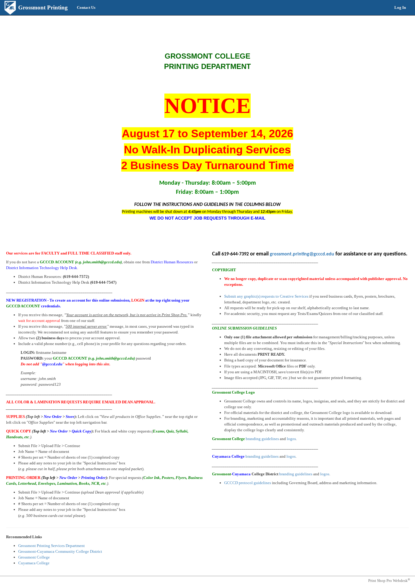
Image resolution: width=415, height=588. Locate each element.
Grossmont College (34, 557)
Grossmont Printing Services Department (51, 545)
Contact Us (86, 7)
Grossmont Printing (43, 7)
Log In (400, 7)
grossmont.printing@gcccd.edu (302, 254)
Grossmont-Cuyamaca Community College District (60, 551)
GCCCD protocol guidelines (247, 482)
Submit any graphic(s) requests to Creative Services (266, 296)
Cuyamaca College (34, 563)
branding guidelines (262, 438)
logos (291, 438)
